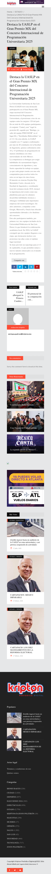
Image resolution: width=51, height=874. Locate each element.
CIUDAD (12, 520)
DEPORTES (11, 797)
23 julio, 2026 (17, 548)
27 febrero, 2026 (18, 656)
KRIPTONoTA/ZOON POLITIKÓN (20, 813)
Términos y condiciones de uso (19, 769)
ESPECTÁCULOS (14, 805)
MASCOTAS (20, 520)
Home (9, 12)
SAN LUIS (11, 834)
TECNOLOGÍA (13, 842)
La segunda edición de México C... (24, 449)
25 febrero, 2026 (18, 601)
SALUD (10, 830)
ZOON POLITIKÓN (15, 847)
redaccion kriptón (18, 327)
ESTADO (19, 12)
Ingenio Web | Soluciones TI (29, 864)
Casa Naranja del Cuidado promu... (24, 428)
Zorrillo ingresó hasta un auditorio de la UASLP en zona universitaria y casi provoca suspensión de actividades (25, 542)
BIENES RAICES (13, 788)
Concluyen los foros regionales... (23, 404)
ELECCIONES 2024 (15, 801)
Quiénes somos (13, 773)
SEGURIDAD (12, 838)
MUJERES (11, 822)
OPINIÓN (19, 557)
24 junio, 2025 (14, 69)
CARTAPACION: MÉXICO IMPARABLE (21, 596)
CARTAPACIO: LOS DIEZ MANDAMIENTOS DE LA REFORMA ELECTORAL (21, 650)
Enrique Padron (27, 69)
